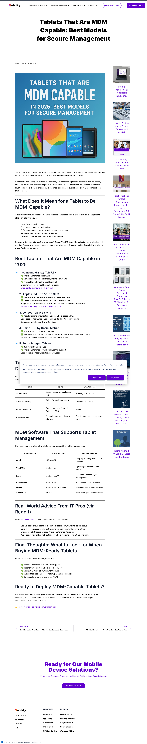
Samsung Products (67, 718)
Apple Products (66, 714)
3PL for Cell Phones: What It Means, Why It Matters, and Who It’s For (122, 417)
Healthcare (47, 714)
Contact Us (92, 5)
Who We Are (78, 5)
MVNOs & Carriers (50, 731)
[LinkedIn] (2, 742)
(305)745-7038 (20, 715)
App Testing (47, 718)
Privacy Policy (37, 742)
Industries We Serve (59, 5)
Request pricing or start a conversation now (37, 607)
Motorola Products (67, 727)
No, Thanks (115, 378)
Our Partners (19, 719)
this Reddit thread (27, 519)
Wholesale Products (37, 5)
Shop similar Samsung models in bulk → (38, 288)
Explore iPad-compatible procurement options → (42, 306)
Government (48, 723)
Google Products (66, 723)
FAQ (16, 728)
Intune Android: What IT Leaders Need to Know (121, 454)
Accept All (97, 378)
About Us (18, 724)
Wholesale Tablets (67, 731)
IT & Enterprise (49, 727)
